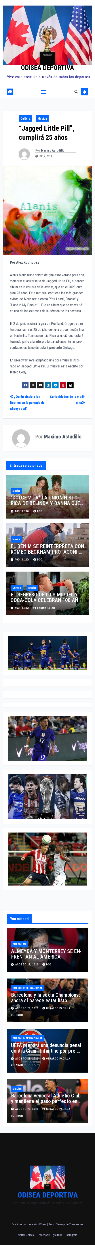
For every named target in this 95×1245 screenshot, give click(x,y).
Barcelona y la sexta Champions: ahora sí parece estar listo (45, 998)
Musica (42, 118)
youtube (57, 1235)
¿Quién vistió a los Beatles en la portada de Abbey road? (27, 403)
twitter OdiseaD (26, 1235)
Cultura (25, 118)
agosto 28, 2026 (27, 964)
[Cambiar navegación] (44, 92)
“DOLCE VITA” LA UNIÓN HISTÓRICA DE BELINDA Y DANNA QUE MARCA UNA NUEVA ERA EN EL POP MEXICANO (45, 506)
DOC (40, 511)
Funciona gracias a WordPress (29, 1224)
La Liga (17, 1088)
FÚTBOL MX (20, 944)
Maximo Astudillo (53, 150)
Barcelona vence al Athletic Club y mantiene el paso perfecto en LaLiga (46, 1101)
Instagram (71, 1235)
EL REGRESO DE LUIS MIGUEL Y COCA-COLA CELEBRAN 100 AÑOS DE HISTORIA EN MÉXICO (47, 600)
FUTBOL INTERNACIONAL (28, 988)
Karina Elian (46, 608)
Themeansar (76, 1224)
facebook (44, 1235)
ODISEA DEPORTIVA (47, 67)
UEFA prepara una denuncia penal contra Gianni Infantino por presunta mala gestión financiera (46, 1051)
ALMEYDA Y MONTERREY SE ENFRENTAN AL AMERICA (46, 954)
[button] (76, 92)
